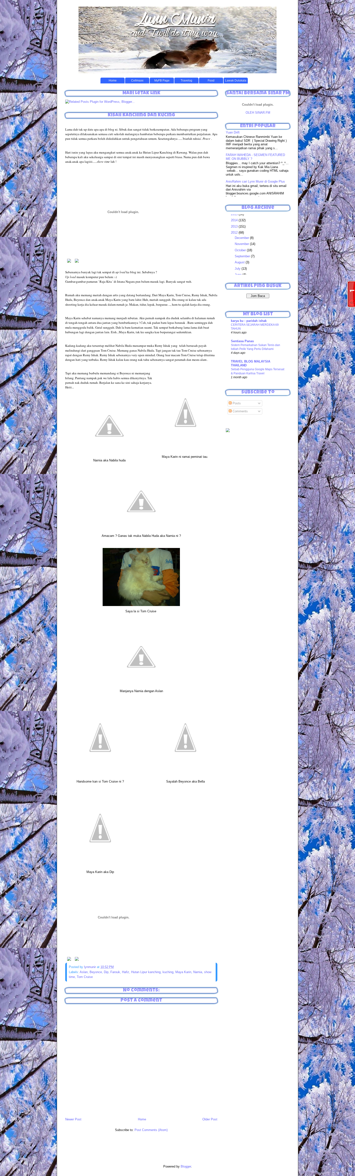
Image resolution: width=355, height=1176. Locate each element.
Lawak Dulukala (235, 80)
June (238, 274)
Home (113, 80)
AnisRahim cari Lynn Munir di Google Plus (255, 181)
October (241, 250)
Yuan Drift (233, 132)
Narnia (197, 972)
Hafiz (125, 972)
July (238, 268)
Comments (240, 411)
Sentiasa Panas (242, 341)
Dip (106, 972)
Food (211, 80)
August (240, 262)
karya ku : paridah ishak (249, 321)
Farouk (115, 972)
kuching (168, 972)
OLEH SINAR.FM (258, 112)
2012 (235, 232)
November (242, 244)
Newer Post (73, 1119)
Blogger (186, 1166)
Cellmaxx (137, 80)
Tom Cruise (85, 977)
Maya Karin (183, 972)
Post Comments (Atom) (151, 1130)
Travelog (186, 80)
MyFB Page (162, 80)
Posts (236, 403)
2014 (235, 220)
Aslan (84, 972)
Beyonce (96, 972)
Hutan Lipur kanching (146, 972)
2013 (235, 226)
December (242, 238)
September (243, 256)
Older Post (209, 1119)
